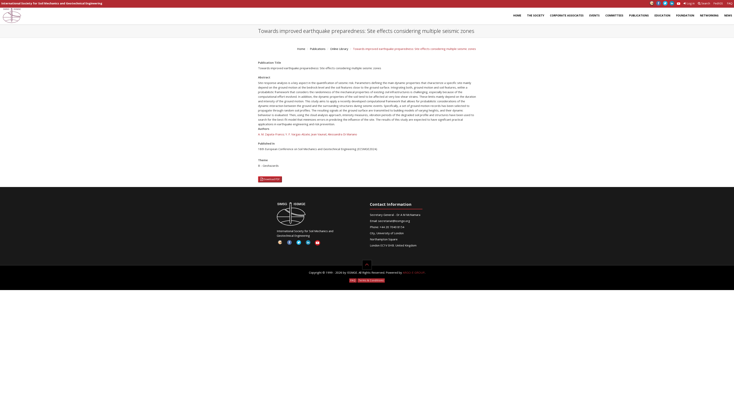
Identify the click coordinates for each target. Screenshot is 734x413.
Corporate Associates (567, 15)
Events (594, 15)
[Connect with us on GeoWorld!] (651, 4)
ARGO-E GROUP (414, 272)
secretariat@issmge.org (394, 221)
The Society (535, 15)
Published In (266, 143)
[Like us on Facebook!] (658, 4)
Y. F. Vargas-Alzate (297, 134)
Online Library (339, 49)
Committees (614, 15)
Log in (690, 3)
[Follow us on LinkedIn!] (671, 4)
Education (662, 15)
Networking (709, 15)
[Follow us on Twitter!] (665, 4)
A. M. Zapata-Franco (271, 134)
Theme (263, 160)
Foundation (685, 15)
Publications (639, 15)
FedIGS (718, 3)
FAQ (729, 3)
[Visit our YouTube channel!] (678, 4)
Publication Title (269, 62)
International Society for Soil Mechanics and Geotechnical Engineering (51, 3)
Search (705, 3)
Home (517, 15)
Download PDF (271, 179)
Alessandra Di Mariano (342, 134)
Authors (263, 129)
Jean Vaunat (318, 134)
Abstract (264, 77)
